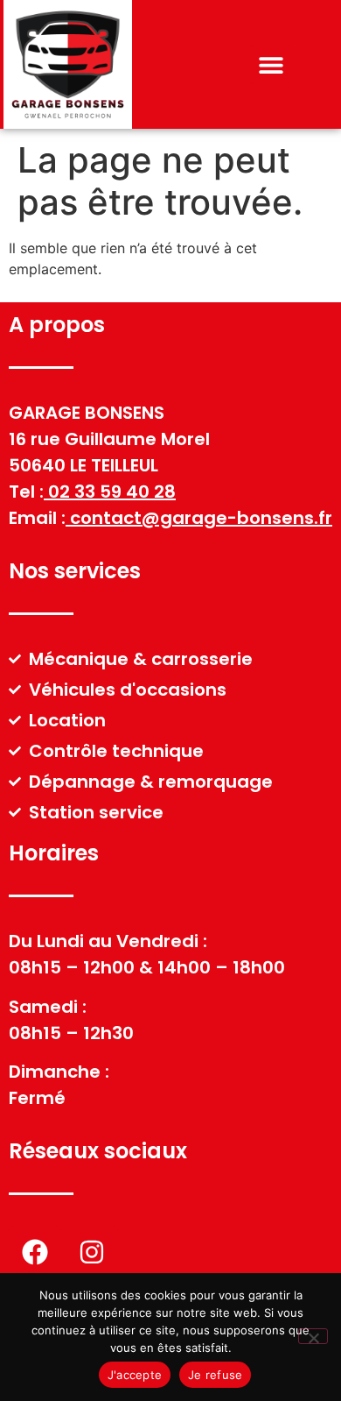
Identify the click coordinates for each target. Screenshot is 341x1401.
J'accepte (135, 1375)
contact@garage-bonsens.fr (201, 518)
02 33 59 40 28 (112, 491)
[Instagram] (92, 1252)
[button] (270, 64)
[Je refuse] (313, 1336)
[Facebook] (35, 1252)
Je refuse (215, 1375)
